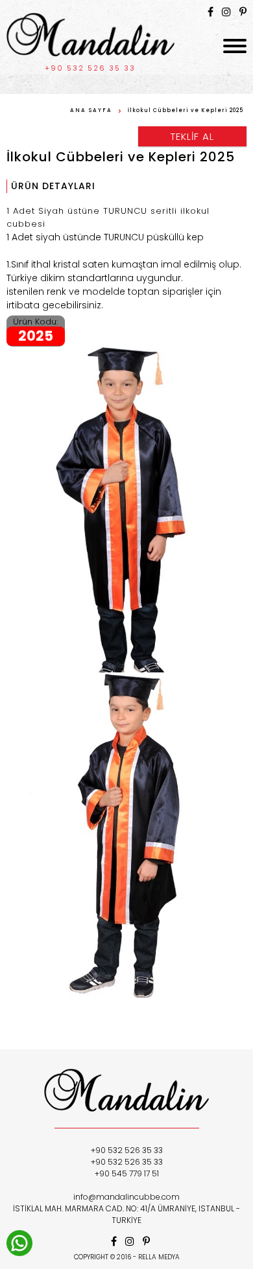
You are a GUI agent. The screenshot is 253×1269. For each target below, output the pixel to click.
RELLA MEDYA (159, 1257)
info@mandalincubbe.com (126, 1196)
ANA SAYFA (91, 110)
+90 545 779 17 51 (127, 1173)
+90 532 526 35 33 (90, 68)
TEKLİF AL (192, 136)
